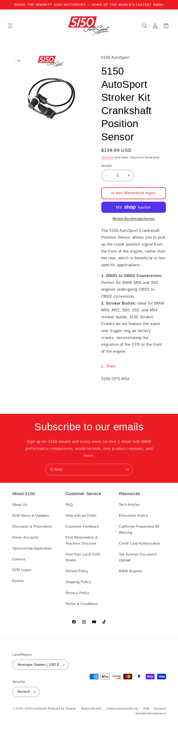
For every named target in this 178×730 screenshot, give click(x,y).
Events (18, 581)
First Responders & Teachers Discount (82, 540)
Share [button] (111, 366)
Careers (18, 559)
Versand (107, 157)
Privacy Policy (77, 593)
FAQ (69, 504)
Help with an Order (81, 515)
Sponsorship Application (32, 548)
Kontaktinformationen (151, 713)
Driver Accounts (25, 537)
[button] (10, 25)
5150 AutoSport (36, 708)
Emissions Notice (133, 515)
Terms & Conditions (82, 604)
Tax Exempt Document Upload (137, 557)
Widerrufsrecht (91, 708)
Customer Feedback (82, 526)
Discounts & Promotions (32, 526)
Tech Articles (129, 504)
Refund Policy (77, 571)
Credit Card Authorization (139, 543)
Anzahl (106, 166)
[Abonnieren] (127, 469)
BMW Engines (130, 571)
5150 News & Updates (30, 515)
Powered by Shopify (62, 708)
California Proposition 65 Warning (139, 529)
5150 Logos (21, 570)
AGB (146, 708)
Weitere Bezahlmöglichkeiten (133, 218)
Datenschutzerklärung (122, 708)
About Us (20, 504)
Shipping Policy (78, 582)
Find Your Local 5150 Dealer (83, 557)
